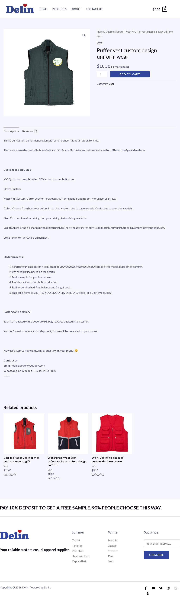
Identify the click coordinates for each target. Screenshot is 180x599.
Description (11, 131)
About (76, 9)
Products (59, 9)
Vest (128, 31)
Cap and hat (79, 561)
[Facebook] (145, 588)
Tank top (77, 545)
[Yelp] (147, 593)
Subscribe (156, 554)
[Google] (176, 588)
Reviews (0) (29, 131)
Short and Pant (80, 556)
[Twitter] (160, 588)
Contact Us (94, 9)
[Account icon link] (172, 9)
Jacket (112, 545)
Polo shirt (77, 550)
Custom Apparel (115, 31)
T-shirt (76, 540)
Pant (111, 556)
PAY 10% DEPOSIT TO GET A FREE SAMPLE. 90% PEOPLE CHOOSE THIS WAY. (81, 508)
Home (43, 9)
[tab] (11, 131)
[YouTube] (153, 588)
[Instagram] (168, 588)
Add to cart (129, 74)
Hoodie (112, 540)
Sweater (113, 550)
